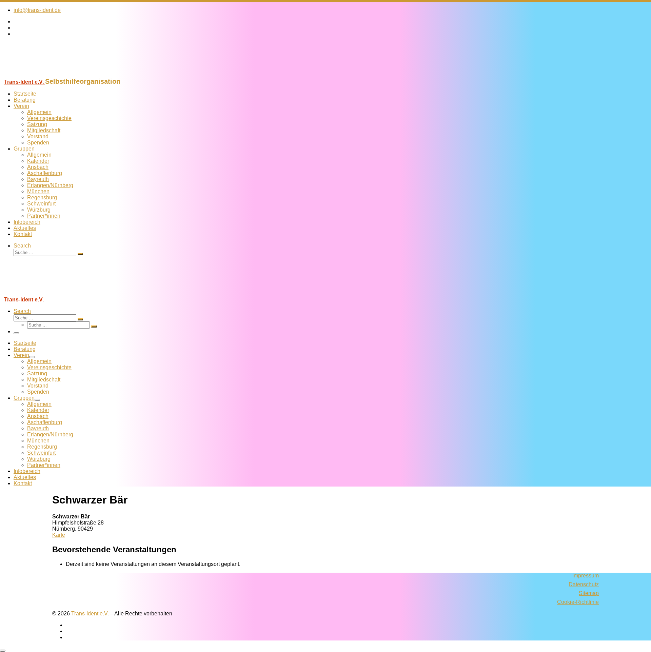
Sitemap (589, 593)
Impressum (585, 575)
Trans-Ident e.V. (90, 613)
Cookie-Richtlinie (578, 602)
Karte (58, 535)
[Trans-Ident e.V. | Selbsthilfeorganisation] (42, 74)
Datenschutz (584, 584)
